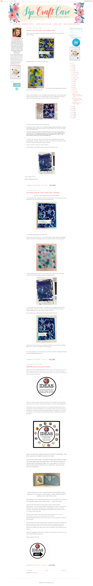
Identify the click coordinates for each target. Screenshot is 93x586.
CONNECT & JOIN (57, 24)
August (74, 79)
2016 (72, 117)
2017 (72, 116)
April (73, 87)
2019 (72, 112)
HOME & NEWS (16, 24)
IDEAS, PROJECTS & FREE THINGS (72, 24)
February (74, 91)
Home (46, 570)
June (73, 83)
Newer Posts (29, 570)
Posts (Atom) (35, 572)
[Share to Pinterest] (55, 185)
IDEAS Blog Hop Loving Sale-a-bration (38, 367)
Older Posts (63, 570)
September (74, 77)
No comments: (45, 185)
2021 (72, 108)
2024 (72, 68)
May (73, 85)
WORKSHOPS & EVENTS (28, 24)
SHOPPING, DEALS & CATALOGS (43, 24)
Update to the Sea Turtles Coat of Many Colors (40, 30)
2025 (72, 66)
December (74, 72)
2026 (72, 65)
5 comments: (44, 565)
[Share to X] (52, 185)
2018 (72, 114)
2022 (72, 106)
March (73, 89)
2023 (72, 70)
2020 (72, 110)
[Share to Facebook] (53, 185)
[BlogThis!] (51, 185)
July (73, 81)
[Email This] (50, 185)
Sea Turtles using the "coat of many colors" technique (43, 192)
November (74, 74)
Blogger (52, 582)
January (74, 92)
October (74, 76)
